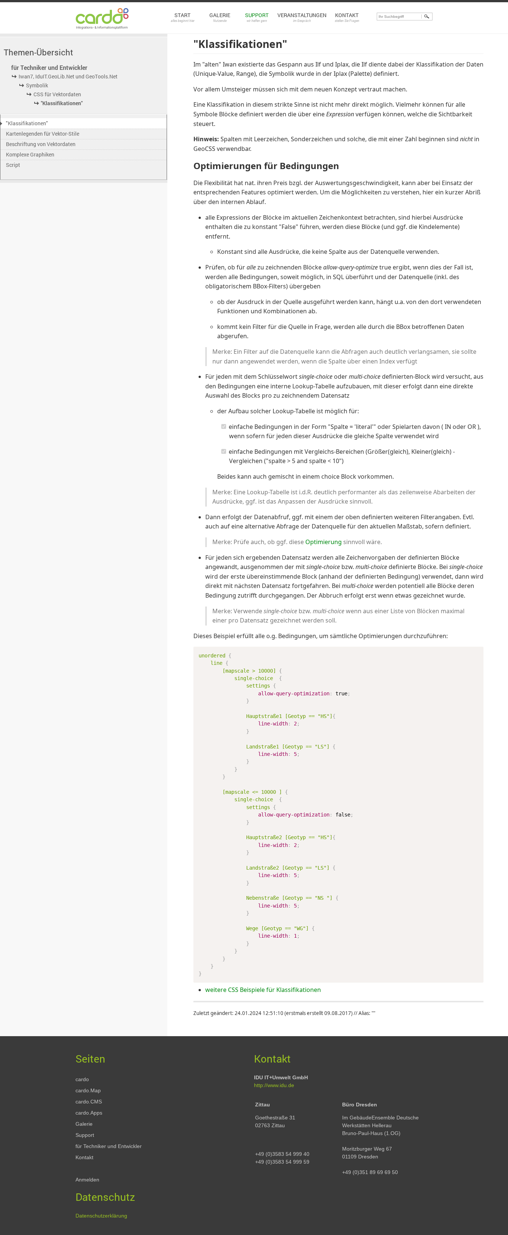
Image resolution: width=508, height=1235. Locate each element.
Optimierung (323, 542)
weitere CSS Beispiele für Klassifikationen (263, 990)
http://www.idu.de (274, 1085)
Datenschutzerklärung (101, 1216)
